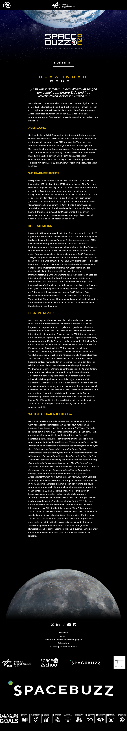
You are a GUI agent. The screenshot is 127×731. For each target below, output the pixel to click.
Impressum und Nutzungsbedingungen (63, 640)
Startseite (63, 633)
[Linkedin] (58, 624)
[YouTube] (69, 624)
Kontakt (63, 636)
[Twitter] (52, 624)
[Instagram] (63, 624)
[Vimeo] (75, 624)
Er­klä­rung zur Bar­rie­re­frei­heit (63, 647)
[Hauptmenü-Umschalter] (120, 5)
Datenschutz (63, 643)
